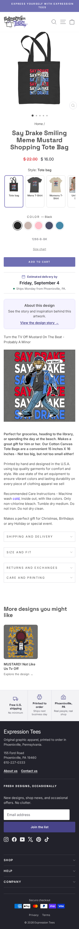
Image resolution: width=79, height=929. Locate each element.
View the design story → (39, 323)
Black (17, 225)
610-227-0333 (14, 762)
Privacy (34, 915)
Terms (46, 915)
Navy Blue (49, 225)
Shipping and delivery (30, 536)
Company (12, 881)
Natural (28, 225)
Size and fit (19, 552)
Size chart (39, 249)
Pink (38, 225)
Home (38, 124)
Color (39, 216)
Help (8, 871)
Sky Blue (59, 225)
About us (11, 771)
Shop (8, 860)
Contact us (29, 771)
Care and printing (26, 577)
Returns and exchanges (32, 567)
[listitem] (34, 191)
